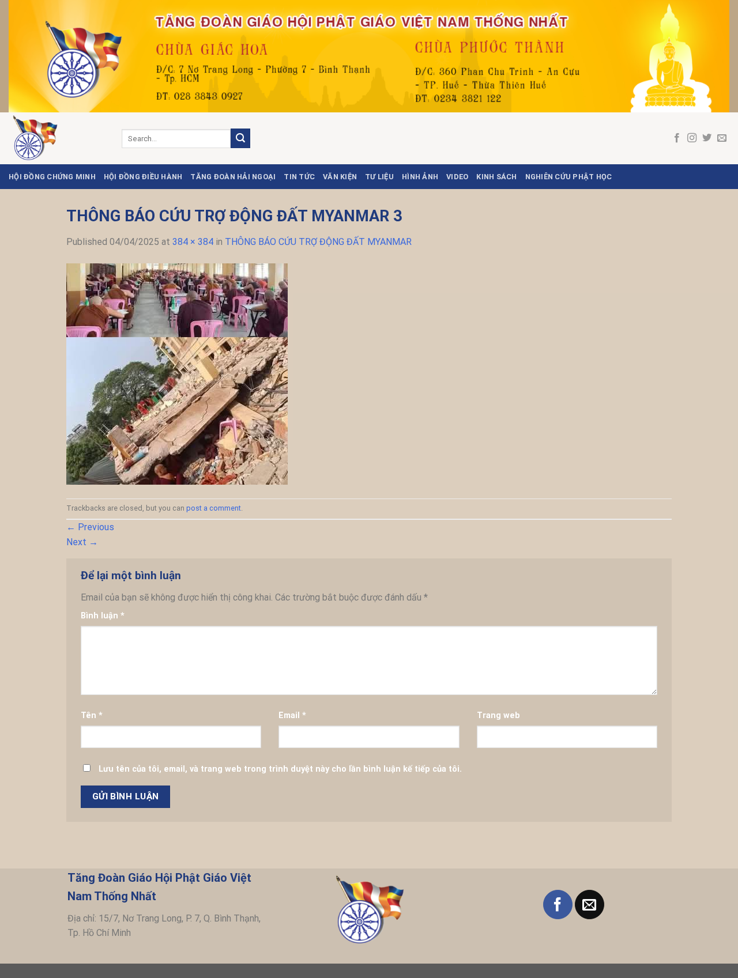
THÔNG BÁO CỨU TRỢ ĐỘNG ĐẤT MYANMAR (318, 241)
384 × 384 (192, 241)
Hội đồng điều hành (143, 176)
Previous (90, 527)
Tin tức (299, 176)
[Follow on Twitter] (706, 138)
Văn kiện (340, 176)
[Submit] (240, 138)
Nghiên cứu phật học (568, 176)
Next (82, 542)
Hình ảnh (420, 176)
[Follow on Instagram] (691, 138)
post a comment (213, 508)
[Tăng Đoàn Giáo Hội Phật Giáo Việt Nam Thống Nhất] (56, 138)
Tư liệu (379, 176)
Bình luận (103, 616)
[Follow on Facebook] (676, 138)
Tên (92, 715)
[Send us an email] (721, 138)
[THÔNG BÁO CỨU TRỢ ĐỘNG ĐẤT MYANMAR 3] (177, 373)
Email (292, 715)
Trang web (498, 715)
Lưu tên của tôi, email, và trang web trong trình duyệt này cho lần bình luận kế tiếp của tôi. (280, 769)
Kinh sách (496, 176)
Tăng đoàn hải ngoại (233, 176)
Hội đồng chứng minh (52, 176)
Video (457, 176)
